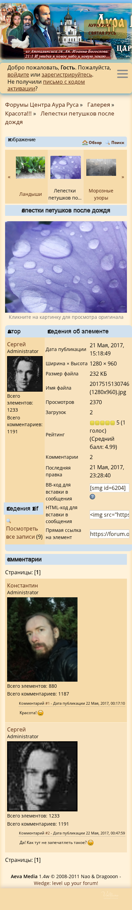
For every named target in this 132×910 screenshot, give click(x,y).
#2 (47, 833)
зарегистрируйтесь (67, 74)
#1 (47, 703)
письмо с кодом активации (46, 85)
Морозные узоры (101, 194)
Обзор (95, 142)
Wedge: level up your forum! (66, 883)
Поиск (117, 142)
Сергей (16, 344)
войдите (18, 74)
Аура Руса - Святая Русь (102, 29)
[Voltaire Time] (116, 897)
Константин (22, 585)
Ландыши (30, 194)
